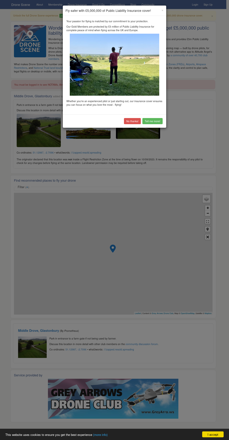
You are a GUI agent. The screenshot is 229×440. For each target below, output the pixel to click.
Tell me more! (152, 121)
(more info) (100, 434)
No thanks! (132, 121)
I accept (213, 434)
